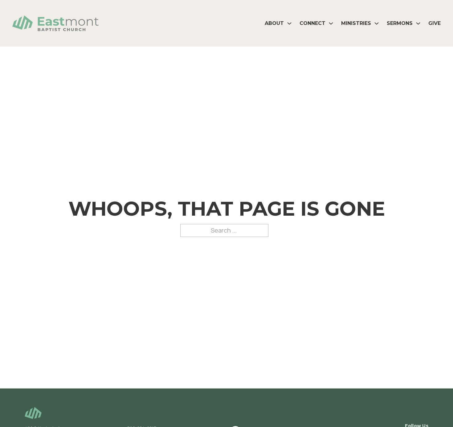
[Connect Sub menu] (331, 23)
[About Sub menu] (289, 23)
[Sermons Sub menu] (418, 23)
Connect (312, 23)
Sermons (400, 23)
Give (434, 23)
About (274, 23)
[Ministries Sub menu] (376, 23)
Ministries (356, 23)
